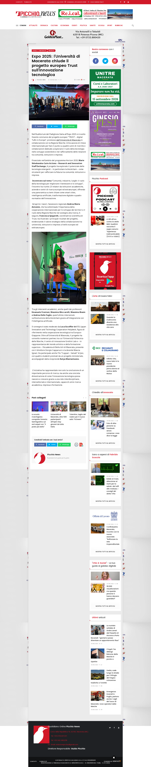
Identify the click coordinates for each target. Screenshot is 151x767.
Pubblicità (28, 2)
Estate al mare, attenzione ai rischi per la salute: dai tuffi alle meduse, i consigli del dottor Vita (113, 486)
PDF (83, 79)
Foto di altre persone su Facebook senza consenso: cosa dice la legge (113, 429)
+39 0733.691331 (60, 736)
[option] (40, 415)
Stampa (78, 79)
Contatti (19, 2)
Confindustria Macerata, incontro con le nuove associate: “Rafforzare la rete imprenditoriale (113, 536)
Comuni (22, 25)
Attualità (33, 25)
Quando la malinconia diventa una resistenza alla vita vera (112, 322)
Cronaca (44, 25)
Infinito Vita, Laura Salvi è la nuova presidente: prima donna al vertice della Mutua (113, 366)
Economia (65, 25)
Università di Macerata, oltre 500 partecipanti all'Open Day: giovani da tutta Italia (59, 420)
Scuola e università (39, 50)
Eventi (74, 25)
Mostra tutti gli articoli (105, 244)
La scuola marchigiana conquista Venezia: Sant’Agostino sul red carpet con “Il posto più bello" (40, 420)
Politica (83, 25)
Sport (109, 25)
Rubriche (119, 25)
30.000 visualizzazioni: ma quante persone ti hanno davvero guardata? (113, 592)
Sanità (92, 25)
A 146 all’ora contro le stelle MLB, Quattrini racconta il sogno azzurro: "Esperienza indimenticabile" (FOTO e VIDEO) (113, 228)
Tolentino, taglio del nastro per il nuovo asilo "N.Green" (77, 417)
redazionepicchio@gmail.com (67, 744)
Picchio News (53, 454)
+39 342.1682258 (60, 740)
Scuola (101, 25)
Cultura (54, 25)
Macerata (51, 50)
